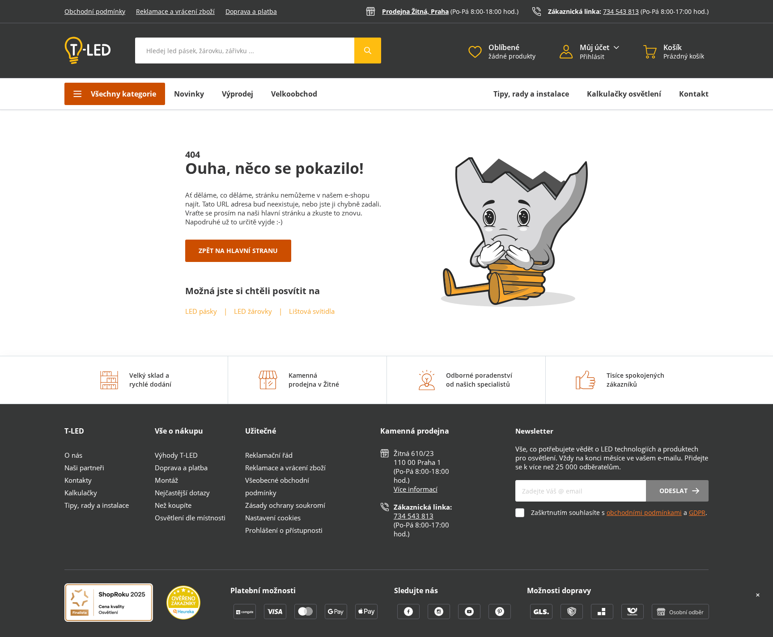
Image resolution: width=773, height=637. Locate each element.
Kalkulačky (80, 492)
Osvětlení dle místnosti (190, 517)
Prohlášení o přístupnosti (284, 530)
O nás (73, 455)
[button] (570, 53)
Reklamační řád (269, 455)
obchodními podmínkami (644, 512)
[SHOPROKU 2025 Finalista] (115, 603)
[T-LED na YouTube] (470, 616)
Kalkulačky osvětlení (624, 94)
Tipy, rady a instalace (531, 94)
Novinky (189, 94)
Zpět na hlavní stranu (238, 250)
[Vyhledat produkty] (367, 50)
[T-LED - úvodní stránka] (87, 50)
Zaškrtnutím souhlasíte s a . (619, 512)
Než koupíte (173, 505)
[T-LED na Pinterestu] (499, 616)
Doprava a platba (251, 11)
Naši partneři (84, 467)
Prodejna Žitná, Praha (415, 11)
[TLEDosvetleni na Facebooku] (409, 616)
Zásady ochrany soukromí (285, 505)
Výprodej (237, 94)
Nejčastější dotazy (182, 492)
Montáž (166, 480)
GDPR (697, 512)
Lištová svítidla (312, 311)
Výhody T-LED (176, 455)
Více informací (415, 489)
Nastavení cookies (273, 517)
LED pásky (201, 311)
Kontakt (694, 94)
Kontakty (78, 480)
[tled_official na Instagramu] (440, 616)
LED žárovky (253, 311)
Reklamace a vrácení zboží (175, 11)
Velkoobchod (294, 94)
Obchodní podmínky (94, 11)
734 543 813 (621, 11)
